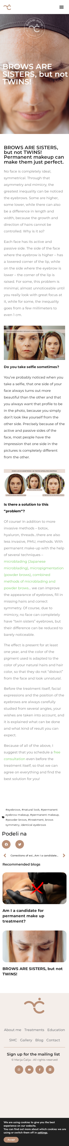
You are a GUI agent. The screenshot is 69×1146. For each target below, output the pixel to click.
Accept (11, 1139)
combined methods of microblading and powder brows (29, 581)
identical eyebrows (33, 824)
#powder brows (16, 819)
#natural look (30, 809)
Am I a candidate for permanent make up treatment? (23, 915)
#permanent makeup (44, 814)
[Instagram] (19, 1069)
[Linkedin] (50, 1069)
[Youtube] (29, 1069)
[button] (61, 7)
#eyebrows (13, 809)
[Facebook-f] (39, 1069)
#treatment (36, 819)
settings (42, 1132)
